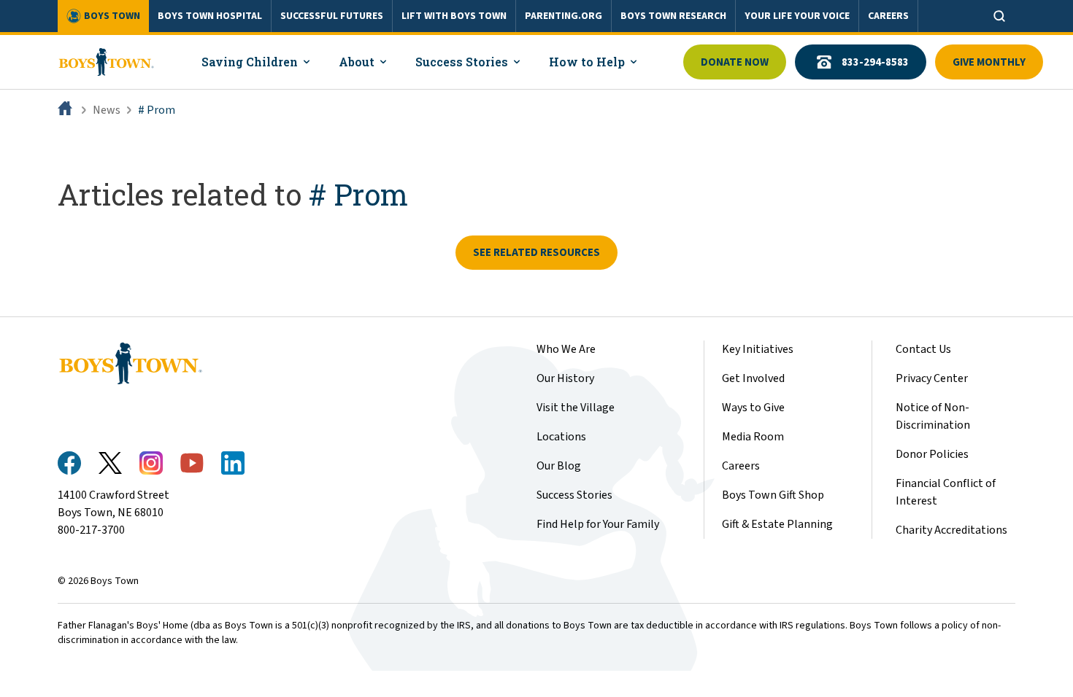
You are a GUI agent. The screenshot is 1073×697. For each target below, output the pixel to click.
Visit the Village (575, 408)
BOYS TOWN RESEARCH (673, 16)
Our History (565, 378)
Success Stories (574, 495)
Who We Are (566, 349)
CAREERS (888, 16)
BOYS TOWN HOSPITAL (210, 16)
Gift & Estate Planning (777, 524)
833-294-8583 (875, 62)
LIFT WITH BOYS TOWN (454, 16)
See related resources (536, 252)
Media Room (753, 437)
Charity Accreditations (951, 530)
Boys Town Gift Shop (773, 495)
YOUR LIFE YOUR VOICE (797, 16)
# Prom (156, 110)
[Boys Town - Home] (106, 62)
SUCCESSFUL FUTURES (331, 16)
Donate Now (735, 62)
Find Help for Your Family (597, 524)
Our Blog (558, 466)
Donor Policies (932, 454)
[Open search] (999, 16)
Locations (561, 437)
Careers (741, 466)
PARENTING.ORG (563, 16)
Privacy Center (932, 378)
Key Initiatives (757, 349)
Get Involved (753, 378)
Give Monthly (989, 62)
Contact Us (923, 349)
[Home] (66, 110)
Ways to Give (753, 408)
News (106, 110)
